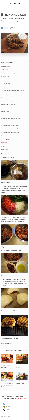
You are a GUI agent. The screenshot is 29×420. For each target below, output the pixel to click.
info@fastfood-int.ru (20, 399)
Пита (2, 10)
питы (8, 66)
